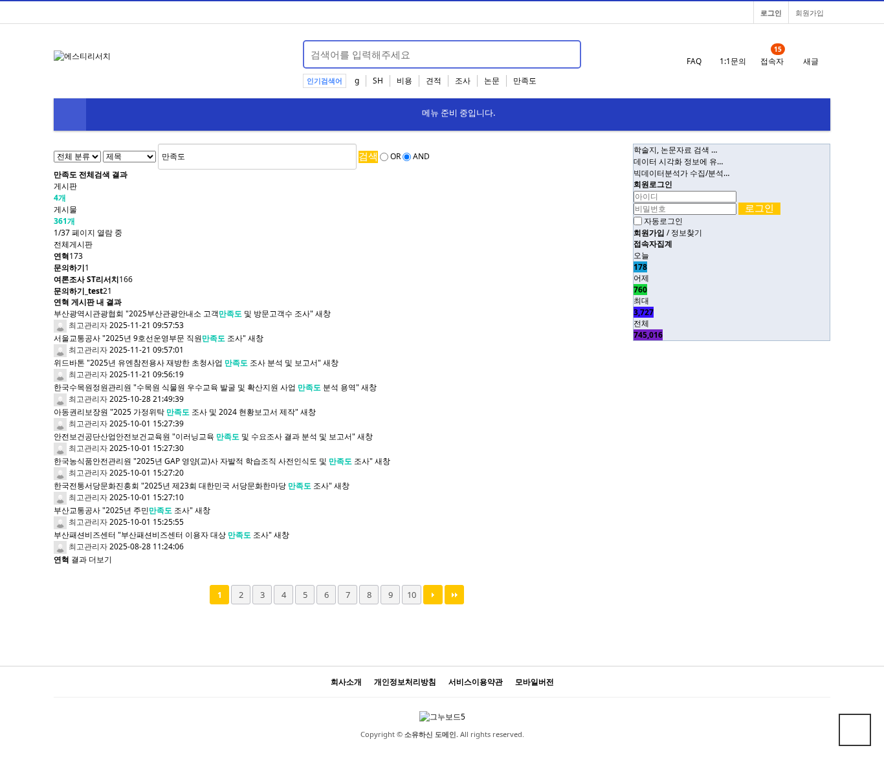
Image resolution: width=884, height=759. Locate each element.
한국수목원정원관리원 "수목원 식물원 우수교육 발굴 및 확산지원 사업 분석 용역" (206, 387)
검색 (368, 156)
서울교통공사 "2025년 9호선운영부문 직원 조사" (150, 338)
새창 (323, 313)
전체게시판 (73, 244)
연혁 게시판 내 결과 (88, 302)
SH (378, 80)
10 (411, 594)
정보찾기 (686, 232)
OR (395, 156)
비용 (404, 80)
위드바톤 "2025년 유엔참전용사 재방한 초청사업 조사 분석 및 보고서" (187, 362)
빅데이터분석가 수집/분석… (681, 173)
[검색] (563, 54)
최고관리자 (87, 325)
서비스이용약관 (475, 681)
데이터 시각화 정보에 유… (678, 161)
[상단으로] (855, 730)
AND (421, 156)
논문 (492, 80)
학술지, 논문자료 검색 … (675, 149)
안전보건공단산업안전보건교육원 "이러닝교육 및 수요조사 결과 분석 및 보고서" (204, 436)
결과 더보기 (83, 559)
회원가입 (809, 12)
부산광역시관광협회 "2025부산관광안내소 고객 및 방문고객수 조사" (183, 313)
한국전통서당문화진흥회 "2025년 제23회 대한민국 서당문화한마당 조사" (193, 485)
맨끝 (454, 594)
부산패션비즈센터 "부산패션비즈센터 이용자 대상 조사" (163, 534)
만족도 (524, 80)
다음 (433, 594)
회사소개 (346, 681)
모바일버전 (534, 681)
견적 (433, 80)
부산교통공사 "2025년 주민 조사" (123, 510)
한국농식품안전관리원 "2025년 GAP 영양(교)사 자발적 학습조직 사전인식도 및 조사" (213, 461)
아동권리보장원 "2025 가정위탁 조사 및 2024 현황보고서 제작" (176, 411)
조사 (462, 80)
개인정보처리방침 (405, 681)
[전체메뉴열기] (70, 114)
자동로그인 (663, 220)
